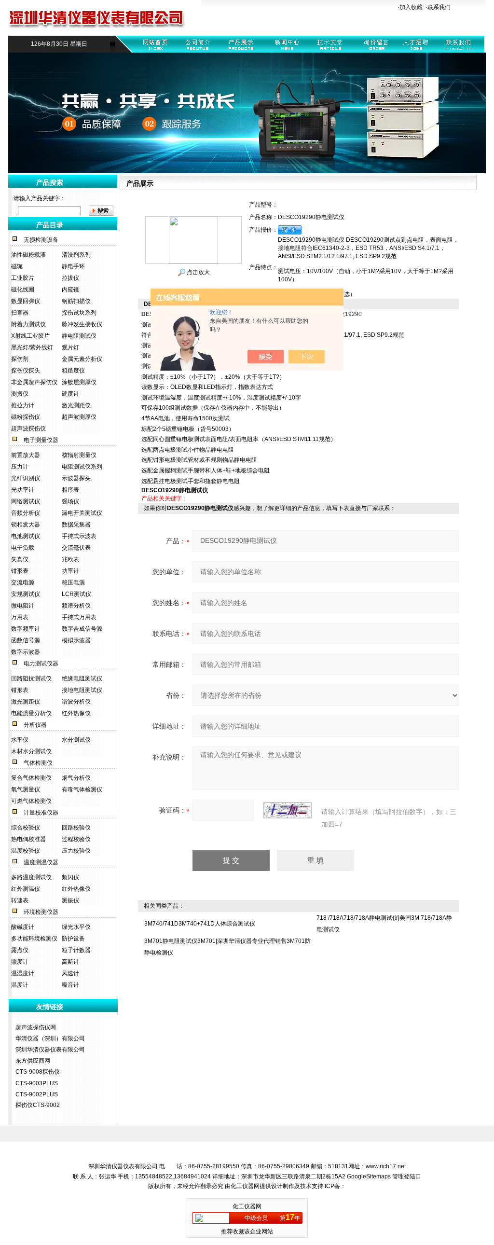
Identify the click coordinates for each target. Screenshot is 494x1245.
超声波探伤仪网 (35, 1027)
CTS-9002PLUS (36, 1094)
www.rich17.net (386, 1166)
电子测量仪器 (41, 440)
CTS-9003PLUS (36, 1083)
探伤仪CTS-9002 (37, 1105)
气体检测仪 (38, 763)
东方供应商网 (32, 1060)
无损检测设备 (41, 239)
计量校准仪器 (41, 812)
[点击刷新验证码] (287, 810)
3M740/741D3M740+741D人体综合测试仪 (199, 923)
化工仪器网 (245, 1186)
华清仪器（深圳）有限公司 (50, 1038)
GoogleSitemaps (369, 1176)
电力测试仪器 (41, 663)
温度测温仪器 (41, 862)
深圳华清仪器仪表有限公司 (50, 1049)
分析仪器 (35, 724)
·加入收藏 (410, 7)
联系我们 (439, 7)
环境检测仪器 (41, 912)
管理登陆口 (406, 1176)
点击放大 (197, 272)
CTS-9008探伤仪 (37, 1071)
